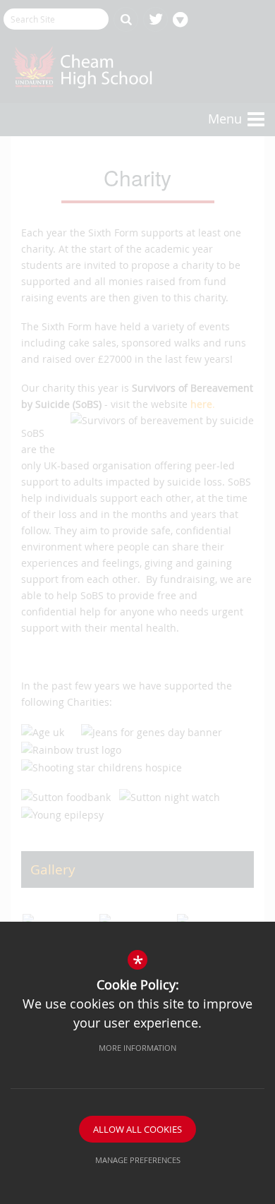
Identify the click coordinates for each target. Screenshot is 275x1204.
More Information (137, 1047)
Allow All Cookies (137, 1129)
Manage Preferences (138, 1160)
